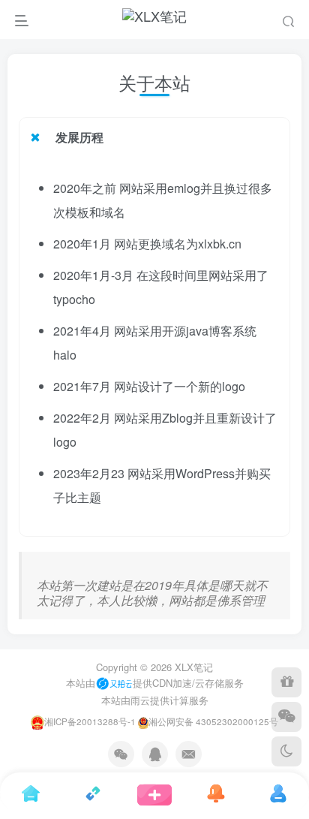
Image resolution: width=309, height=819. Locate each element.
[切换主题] (287, 751)
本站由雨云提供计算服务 (154, 700)
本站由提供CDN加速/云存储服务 (155, 683)
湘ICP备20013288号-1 (90, 721)
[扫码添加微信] (287, 717)
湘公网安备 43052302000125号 (213, 721)
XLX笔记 (194, 667)
